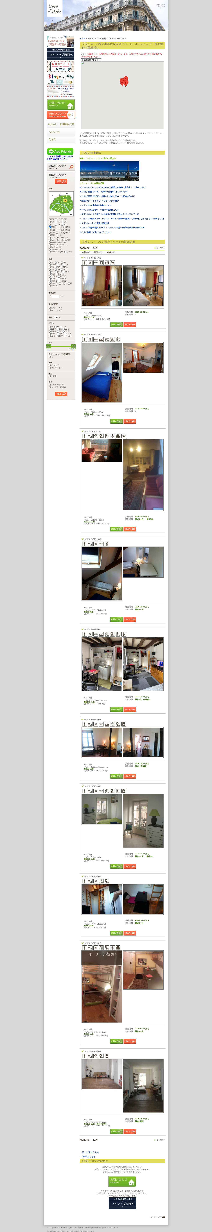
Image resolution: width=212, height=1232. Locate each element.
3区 (65, 219)
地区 (97, 252)
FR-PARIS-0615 (94, 943)
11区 (61, 227)
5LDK (60, 336)
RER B (54, 276)
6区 (65, 222)
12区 (68, 227)
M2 (58, 262)
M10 (65, 269)
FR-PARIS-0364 (94, 1051)
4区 (52, 222)
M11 (53, 272)
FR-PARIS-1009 (94, 539)
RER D (54, 279)
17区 (61, 232)
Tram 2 (63, 281)
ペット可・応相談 (58, 387)
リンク (116, 1227)
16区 (53, 232)
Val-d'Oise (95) (57, 252)
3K (60, 331)
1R (52, 327)
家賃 (85, 252)
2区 (58, 219)
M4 (61, 265)
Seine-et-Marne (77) (59, 245)
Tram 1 (54, 281)
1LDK (53, 329)
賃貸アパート (56, 307)
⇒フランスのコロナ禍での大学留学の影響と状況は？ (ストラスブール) (109, 214)
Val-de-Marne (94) (58, 242)
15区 (68, 230)
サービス (56, 1227)
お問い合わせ (78, 1227)
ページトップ (155, 1217)
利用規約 (64, 1227)
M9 (58, 269)
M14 (53, 274)
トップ (49, 1227)
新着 (110, 252)
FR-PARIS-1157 (94, 431)
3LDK (53, 334)
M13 (67, 272)
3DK (67, 331)
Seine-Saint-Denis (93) (60, 240)
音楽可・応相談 (57, 385)
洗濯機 (53, 376)
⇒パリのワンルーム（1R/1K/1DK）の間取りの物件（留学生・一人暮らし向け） (113, 187)
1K (58, 327)
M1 (52, 262)
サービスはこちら (90, 1152)
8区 (58, 224)
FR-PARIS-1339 (94, 335)
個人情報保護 (97, 1227)
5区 (58, 222)
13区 (53, 230)
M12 (60, 272)
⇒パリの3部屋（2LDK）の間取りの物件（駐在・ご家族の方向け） (108, 196)
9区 (65, 224)
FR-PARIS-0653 (94, 786)
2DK (67, 329)
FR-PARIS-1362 (94, 258)
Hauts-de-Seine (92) (59, 238)
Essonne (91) (56, 249)
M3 (64, 262)
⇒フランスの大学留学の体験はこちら (95, 205)
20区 (61, 235)
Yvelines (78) (56, 247)
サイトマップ (108, 1227)
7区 (52, 224)
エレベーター (57, 368)
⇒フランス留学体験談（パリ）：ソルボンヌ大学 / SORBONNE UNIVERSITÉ (112, 228)
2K (60, 329)
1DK (64, 327)
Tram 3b (54, 286)
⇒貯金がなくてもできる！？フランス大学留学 (99, 201)
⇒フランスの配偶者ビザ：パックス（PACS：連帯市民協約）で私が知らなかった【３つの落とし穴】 (122, 219)
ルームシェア (56, 310)
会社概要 (88, 1227)
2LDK (53, 331)
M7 (58, 267)
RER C (63, 276)
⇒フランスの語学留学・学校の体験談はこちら (99, 210)
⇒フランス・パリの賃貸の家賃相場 (94, 223)
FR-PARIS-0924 (94, 720)
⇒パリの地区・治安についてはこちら (95, 232)
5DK (53, 336)
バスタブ (55, 365)
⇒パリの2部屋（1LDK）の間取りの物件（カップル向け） (104, 192)
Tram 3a (54, 283)
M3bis (53, 265)
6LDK (68, 336)
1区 (52, 219)
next (161, 248)
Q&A (70, 1227)
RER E (63, 279)
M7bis (65, 267)
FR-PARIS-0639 (94, 876)
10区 (53, 227)
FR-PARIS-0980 (94, 629)
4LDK (68, 334)
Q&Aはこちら (88, 1156)
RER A (61, 274)
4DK (61, 334)
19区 (53, 235)
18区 (68, 232)
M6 (52, 267)
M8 (52, 269)
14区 (61, 230)
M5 (67, 265)
